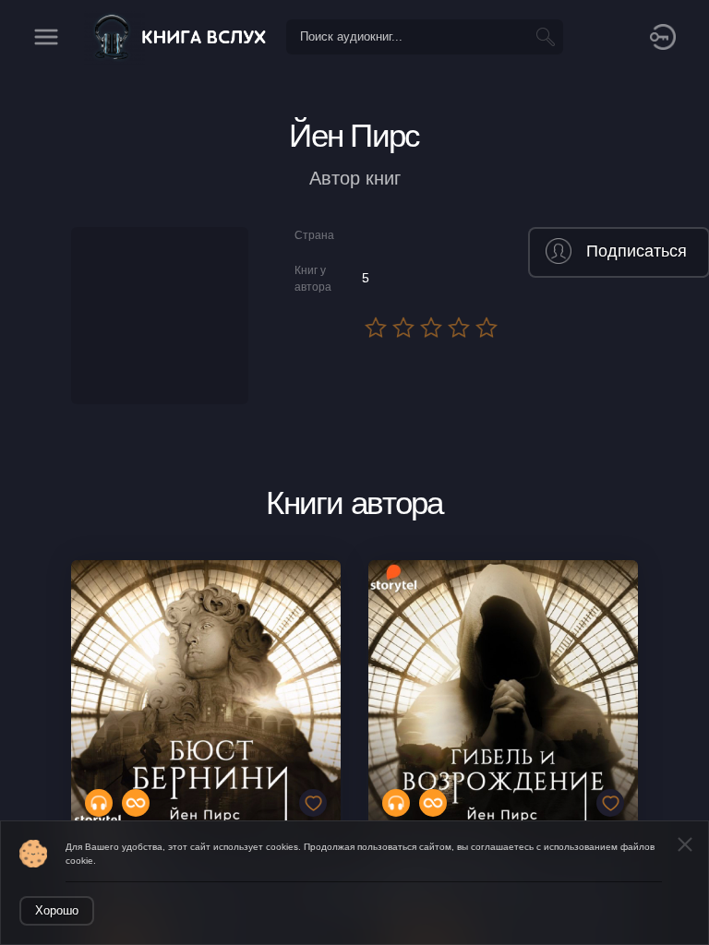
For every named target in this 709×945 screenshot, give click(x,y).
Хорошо (56, 910)
